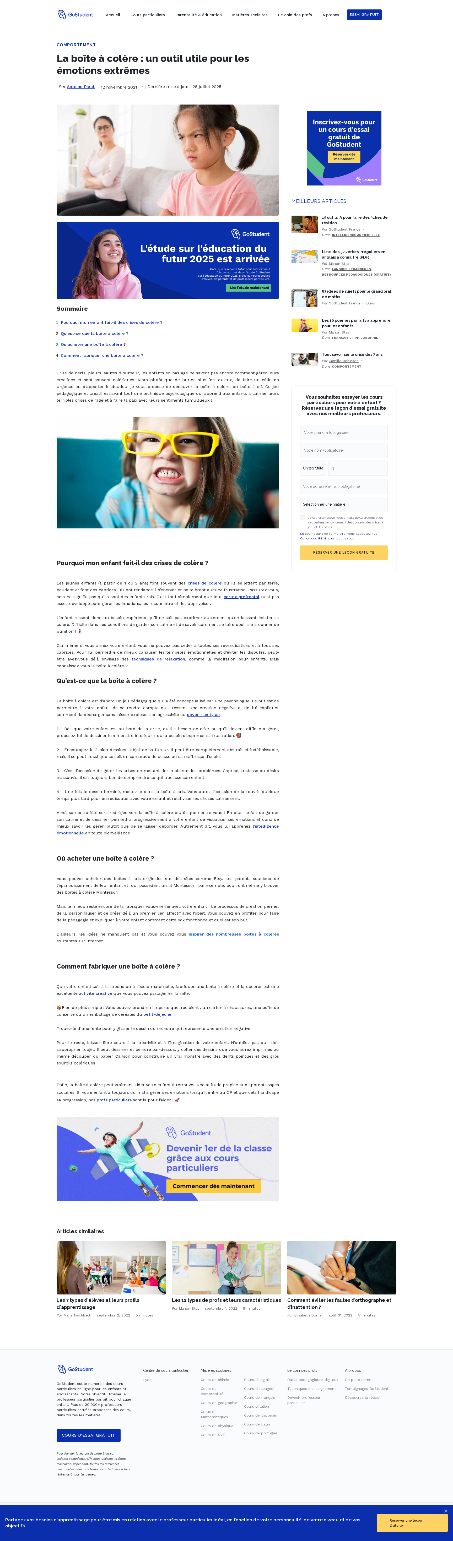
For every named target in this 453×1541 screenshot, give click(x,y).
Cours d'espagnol (259, 1388)
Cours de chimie (215, 1380)
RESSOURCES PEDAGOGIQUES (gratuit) (356, 274)
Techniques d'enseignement (311, 1388)
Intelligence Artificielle (356, 235)
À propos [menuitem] (330, 15)
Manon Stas (339, 263)
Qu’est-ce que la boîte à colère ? (95, 333)
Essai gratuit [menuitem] (364, 15)
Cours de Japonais (260, 1415)
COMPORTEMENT (76, 44)
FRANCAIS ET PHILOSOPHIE (355, 338)
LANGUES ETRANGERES (351, 269)
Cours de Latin (257, 1424)
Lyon (147, 1380)
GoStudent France (344, 229)
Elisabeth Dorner (308, 1315)
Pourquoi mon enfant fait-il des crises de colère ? (112, 322)
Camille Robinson (344, 361)
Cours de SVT (213, 1435)
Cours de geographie (219, 1403)
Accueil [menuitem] (113, 15)
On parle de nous (360, 1380)
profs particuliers (114, 1099)
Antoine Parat (81, 86)
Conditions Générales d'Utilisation (327, 538)
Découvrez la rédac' (362, 1397)
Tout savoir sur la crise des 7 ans (352, 354)
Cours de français (259, 1397)
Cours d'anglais (257, 1380)
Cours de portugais (261, 1433)
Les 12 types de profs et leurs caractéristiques (226, 1300)
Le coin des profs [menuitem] (295, 15)
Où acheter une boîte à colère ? (93, 344)
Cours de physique (217, 1426)
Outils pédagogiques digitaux (312, 1380)
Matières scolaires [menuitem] (250, 15)
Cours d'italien (256, 1406)
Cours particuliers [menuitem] (148, 15)
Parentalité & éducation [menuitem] (198, 15)
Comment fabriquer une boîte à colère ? (102, 355)
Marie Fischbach (77, 1315)
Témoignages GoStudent (367, 1388)
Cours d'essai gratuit (88, 1435)
